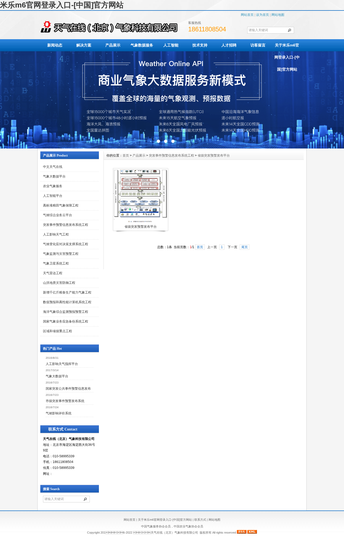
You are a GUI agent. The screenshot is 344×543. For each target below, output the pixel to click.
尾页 (244, 247)
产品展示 (112, 45)
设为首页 (262, 15)
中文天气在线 (52, 167)
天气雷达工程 (52, 273)
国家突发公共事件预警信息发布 (68, 388)
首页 (126, 155)
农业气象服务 (52, 186)
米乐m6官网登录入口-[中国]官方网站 (62, 5)
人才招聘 (228, 45)
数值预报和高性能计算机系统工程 (67, 302)
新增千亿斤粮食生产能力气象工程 (67, 292)
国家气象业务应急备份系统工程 (65, 321)
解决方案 (83, 45)
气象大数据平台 (54, 176)
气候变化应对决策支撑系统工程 (65, 244)
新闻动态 (54, 45)
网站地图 (277, 15)
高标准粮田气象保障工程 (60, 205)
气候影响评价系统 (58, 413)
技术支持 (199, 45)
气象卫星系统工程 (56, 263)
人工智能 (170, 45)
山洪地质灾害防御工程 (59, 283)
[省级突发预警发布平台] (140, 222)
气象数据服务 (142, 45)
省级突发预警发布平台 (214, 155)
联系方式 (200, 519)
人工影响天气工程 (56, 234)
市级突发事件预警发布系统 (65, 401)
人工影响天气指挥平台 (62, 364)
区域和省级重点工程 (57, 331)
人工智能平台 (52, 196)
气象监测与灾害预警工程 (60, 254)
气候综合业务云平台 (57, 215)
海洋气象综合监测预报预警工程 (65, 312)
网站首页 (247, 15)
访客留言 (258, 45)
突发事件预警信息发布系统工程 (65, 225)
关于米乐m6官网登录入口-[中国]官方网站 (287, 57)
